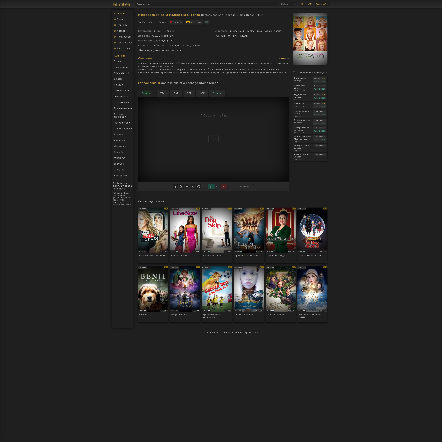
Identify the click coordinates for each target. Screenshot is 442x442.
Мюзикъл (119, 158)
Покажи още (284, 58)
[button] (302, 4)
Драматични (121, 73)
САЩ (155, 35)
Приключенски (123, 128)
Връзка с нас (251, 332)
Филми (119, 19)
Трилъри (119, 85)
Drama (185, 45)
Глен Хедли (240, 35)
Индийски (120, 146)
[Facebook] (175, 186)
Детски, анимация (120, 115)
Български (120, 175)
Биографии (122, 48)
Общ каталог (123, 42)
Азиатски (119, 140)
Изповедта (145, 50)
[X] (181, 186)
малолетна (162, 50)
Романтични (121, 90)
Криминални (121, 102)
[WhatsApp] (198, 186)
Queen (196, 45)
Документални (123, 108)
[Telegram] (187, 186)
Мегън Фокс (255, 31)
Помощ (239, 332)
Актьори (120, 30)
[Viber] (193, 186)
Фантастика (121, 96)
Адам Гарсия (273, 31)
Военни (118, 134)
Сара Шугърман (163, 40)
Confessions (158, 45)
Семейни (119, 152)
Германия (167, 35)
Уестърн (119, 163)
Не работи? (245, 186)
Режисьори (122, 36)
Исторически (122, 122)
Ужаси (118, 78)
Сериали (121, 25)
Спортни (119, 169)
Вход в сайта (322, 4)
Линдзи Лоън (236, 31)
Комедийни (121, 67)
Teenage (174, 45)
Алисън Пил (223, 35)
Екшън (118, 61)
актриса (176, 50)
